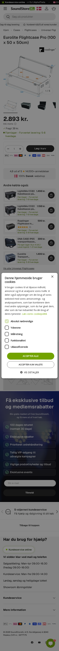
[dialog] (29, 325)
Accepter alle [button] (31, 355)
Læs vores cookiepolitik (34, 313)
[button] (29, 372)
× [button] (52, 276)
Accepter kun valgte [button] (31, 364)
